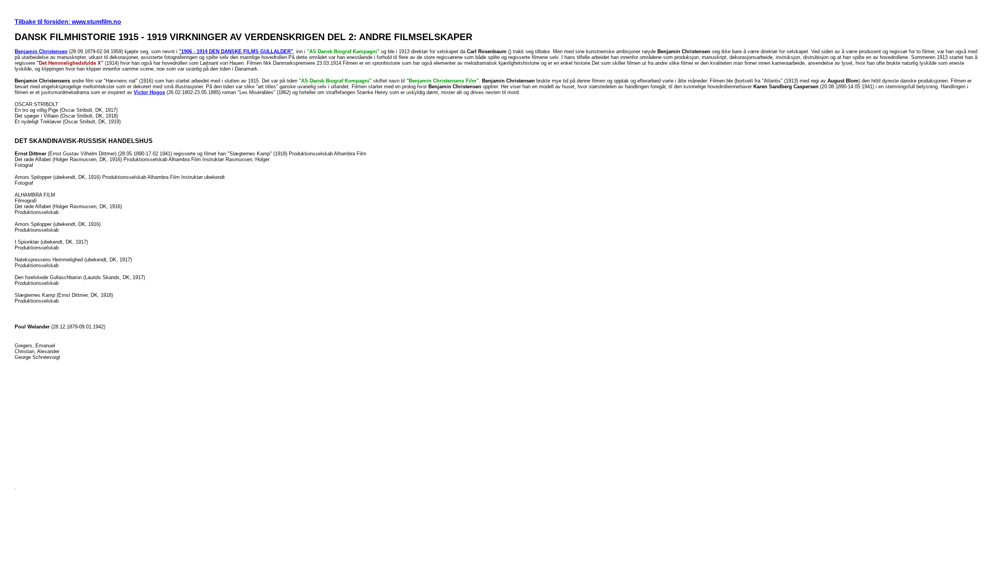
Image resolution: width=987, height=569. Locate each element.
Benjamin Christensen (41, 51)
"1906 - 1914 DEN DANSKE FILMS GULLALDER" (236, 51)
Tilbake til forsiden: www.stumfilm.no (68, 22)
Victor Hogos (149, 92)
